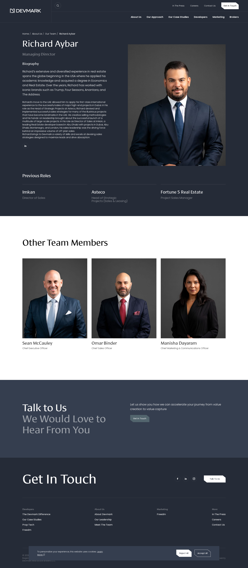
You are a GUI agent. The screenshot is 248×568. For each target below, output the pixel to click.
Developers (200, 17)
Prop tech (28, 524)
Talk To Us (215, 478)
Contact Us (218, 524)
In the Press (178, 6)
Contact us (210, 6)
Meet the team (104, 524)
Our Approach (155, 17)
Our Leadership (103, 519)
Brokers (234, 17)
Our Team (50, 33)
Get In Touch (230, 5)
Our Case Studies (178, 17)
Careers (194, 6)
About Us (136, 17)
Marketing (218, 17)
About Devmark (104, 514)
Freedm (26, 530)
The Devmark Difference (36, 514)
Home (25, 33)
